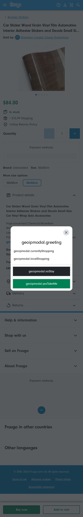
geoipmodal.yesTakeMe (41, 283)
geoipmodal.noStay (41, 271)
